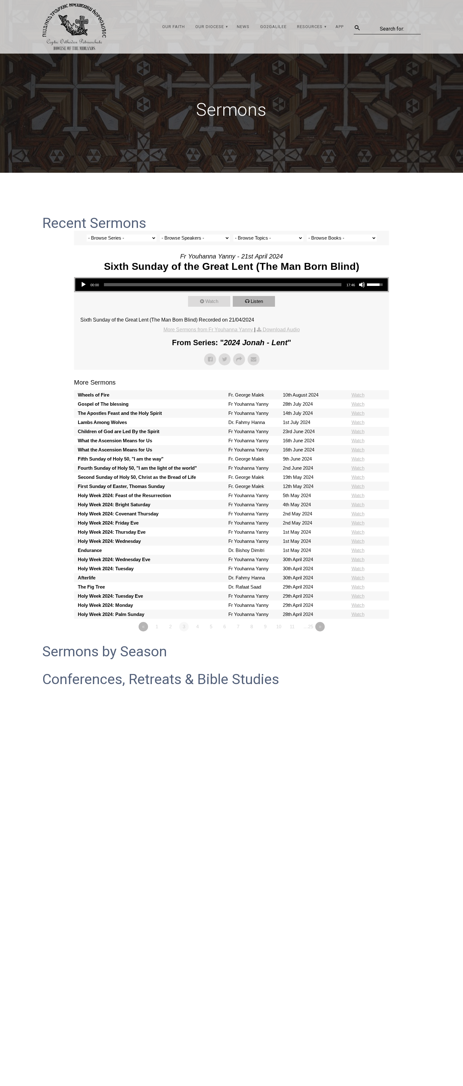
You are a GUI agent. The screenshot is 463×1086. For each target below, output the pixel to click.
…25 (308, 626)
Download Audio (281, 329)
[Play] (83, 285)
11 (292, 626)
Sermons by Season (104, 651)
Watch (211, 301)
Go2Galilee (273, 26)
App (339, 26)
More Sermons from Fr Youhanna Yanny (208, 329)
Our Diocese (209, 26)
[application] (231, 284)
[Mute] (362, 285)
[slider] (376, 284)
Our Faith (173, 26)
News (243, 26)
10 (278, 626)
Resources (310, 26)
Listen (257, 301)
